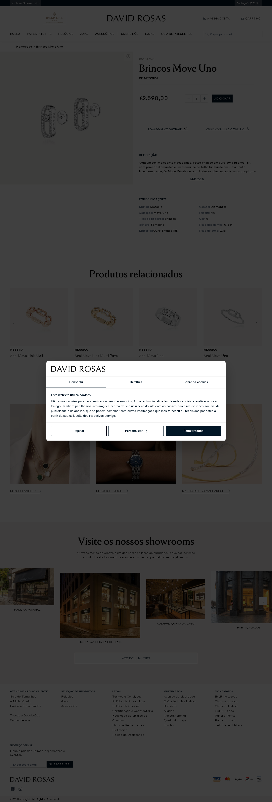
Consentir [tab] (76, 382)
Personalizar (134, 431)
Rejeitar (78, 431)
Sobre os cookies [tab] (196, 382)
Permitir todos (193, 431)
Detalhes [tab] (136, 382)
